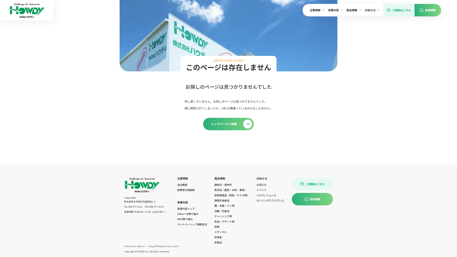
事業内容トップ (186, 208)
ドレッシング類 (223, 216)
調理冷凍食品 (221, 200)
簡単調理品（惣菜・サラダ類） (231, 195)
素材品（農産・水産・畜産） (230, 190)
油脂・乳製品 (221, 211)
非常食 (218, 237)
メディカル (220, 232)
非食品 (218, 242)
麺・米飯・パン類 (224, 205)
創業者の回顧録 (186, 190)
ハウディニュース (266, 195)
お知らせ (262, 185)
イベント (262, 190)
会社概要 (182, 185)
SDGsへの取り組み (188, 214)
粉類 (216, 226)
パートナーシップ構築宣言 (192, 224)
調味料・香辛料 (223, 185)
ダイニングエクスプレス (270, 200)
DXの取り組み (185, 219)
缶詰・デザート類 (224, 221)
